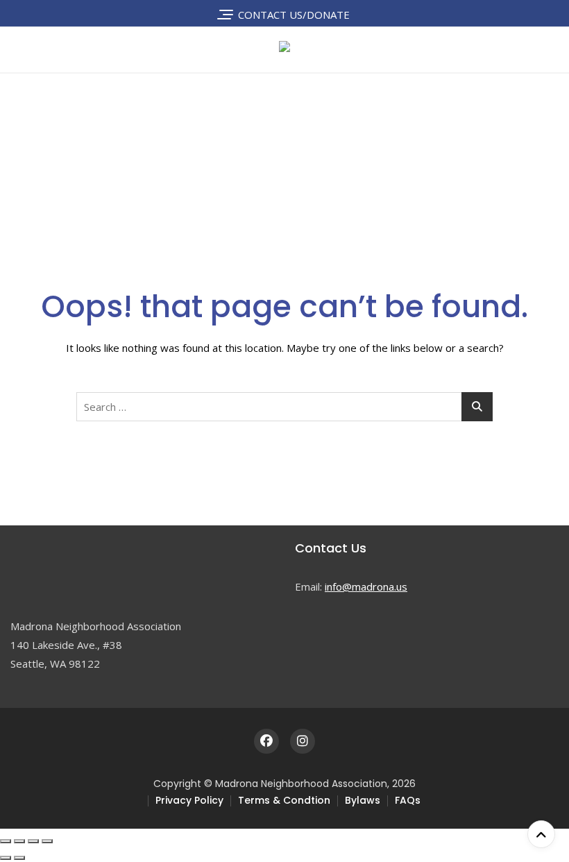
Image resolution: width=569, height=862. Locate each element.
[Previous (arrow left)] (5, 858)
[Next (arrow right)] (19, 858)
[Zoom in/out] (5, 841)
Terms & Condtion (284, 800)
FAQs (408, 800)
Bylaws (362, 800)
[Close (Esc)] (47, 841)
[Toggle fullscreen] (19, 841)
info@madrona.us (366, 586)
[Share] (33, 841)
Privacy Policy (189, 800)
